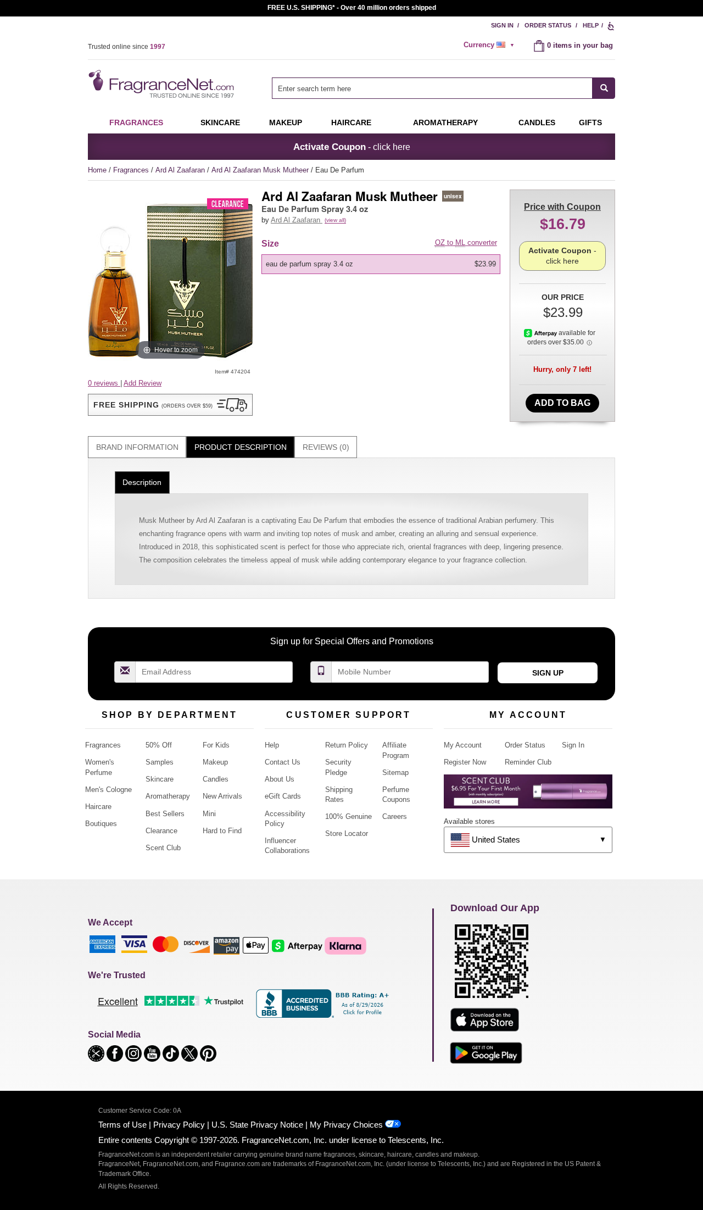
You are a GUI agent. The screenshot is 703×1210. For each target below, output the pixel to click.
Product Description (240, 447)
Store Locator (346, 833)
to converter (466, 242)
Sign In (502, 25)
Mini (209, 814)
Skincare (220, 122)
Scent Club (163, 848)
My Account (463, 745)
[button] (170, 405)
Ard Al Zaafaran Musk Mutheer (261, 170)
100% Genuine (348, 816)
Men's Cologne (108, 789)
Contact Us (282, 762)
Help (591, 25)
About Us (279, 779)
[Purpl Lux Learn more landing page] (528, 795)
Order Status (548, 25)
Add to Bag (562, 403)
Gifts (590, 122)
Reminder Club (528, 762)
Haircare (351, 122)
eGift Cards (283, 796)
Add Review (142, 383)
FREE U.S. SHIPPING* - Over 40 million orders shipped (351, 8)
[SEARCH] (604, 88)
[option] (380, 264)
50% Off (159, 745)
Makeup (285, 122)
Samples (160, 762)
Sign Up (547, 672)
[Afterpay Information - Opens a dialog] (541, 333)
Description (141, 482)
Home (97, 170)
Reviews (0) (326, 447)
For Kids (216, 745)
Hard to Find (222, 831)
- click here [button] (351, 146)
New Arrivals (222, 796)
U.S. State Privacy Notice (257, 1124)
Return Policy (346, 745)
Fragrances (136, 122)
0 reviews (104, 383)
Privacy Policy (179, 1124)
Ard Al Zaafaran (181, 170)
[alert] (490, 45)
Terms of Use (122, 1124)
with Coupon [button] (562, 206)
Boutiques (101, 823)
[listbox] (382, 264)
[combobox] (443, 88)
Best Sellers (165, 814)
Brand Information (137, 447)
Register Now (465, 762)
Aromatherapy (168, 796)
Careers (394, 816)
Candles (215, 779)
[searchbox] (432, 88)
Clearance (161, 831)
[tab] (137, 447)
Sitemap (395, 772)
